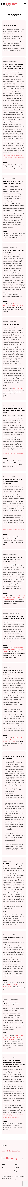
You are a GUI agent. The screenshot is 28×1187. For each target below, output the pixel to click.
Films (3, 1164)
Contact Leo (5, 1171)
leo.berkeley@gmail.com (12, 1151)
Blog (15, 1171)
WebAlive (18, 1179)
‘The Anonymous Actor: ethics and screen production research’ (13, 649)
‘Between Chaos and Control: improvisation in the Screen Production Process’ (14, 597)
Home (16, 1164)
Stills (3, 1167)
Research (16, 1167)
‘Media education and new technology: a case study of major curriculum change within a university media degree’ (13, 1115)
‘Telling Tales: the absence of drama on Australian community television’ (13, 740)
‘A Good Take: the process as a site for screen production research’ (13, 1037)
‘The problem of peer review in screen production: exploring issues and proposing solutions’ (13, 157)
